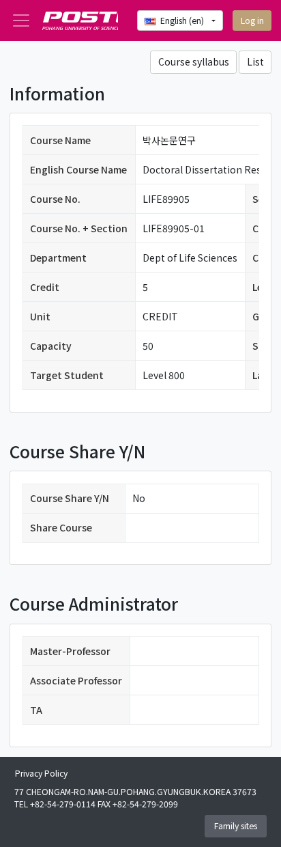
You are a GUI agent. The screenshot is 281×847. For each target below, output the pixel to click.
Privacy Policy (41, 773)
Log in (252, 20)
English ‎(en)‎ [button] (183, 20)
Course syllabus (193, 61)
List (255, 61)
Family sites (235, 826)
